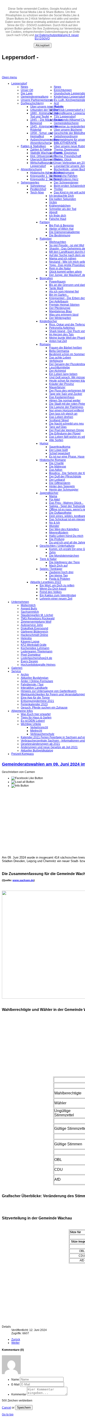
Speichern (24, 1407)
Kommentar (18, 1394)
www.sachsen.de (23, 880)
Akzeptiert (43, 45)
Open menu (9, 77)
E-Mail (15, 1384)
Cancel (6, 1407)
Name (15, 1379)
